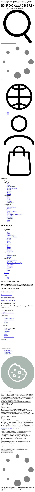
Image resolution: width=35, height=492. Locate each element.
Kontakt (6, 322)
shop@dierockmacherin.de (7, 297)
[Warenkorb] (19, 175)
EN (8, 114)
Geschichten (10, 215)
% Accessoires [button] (7, 204)
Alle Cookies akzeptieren (7, 401)
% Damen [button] (6, 182)
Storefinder (10, 218)
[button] (17, 42)
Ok (2, 490)
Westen (9, 199)
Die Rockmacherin (12, 211)
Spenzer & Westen (12, 188)
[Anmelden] (19, 145)
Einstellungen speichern (7, 452)
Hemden (9, 201)
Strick (8, 192)
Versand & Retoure (9, 319)
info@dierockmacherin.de (7, 313)
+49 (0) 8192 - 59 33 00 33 (8, 300)
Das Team (9, 213)
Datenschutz (7, 352)
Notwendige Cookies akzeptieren (22, 401)
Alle (8, 183)
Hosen (8, 198)
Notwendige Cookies (6, 407)
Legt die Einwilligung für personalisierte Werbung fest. (15, 446)
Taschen (9, 208)
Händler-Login (8, 353)
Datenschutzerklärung (6, 428)
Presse (8, 220)
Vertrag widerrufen (9, 337)
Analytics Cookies (5, 419)
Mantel (9, 194)
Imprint (6, 335)
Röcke (8, 185)
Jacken (9, 189)
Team (5, 332)
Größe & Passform (9, 318)
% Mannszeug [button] (7, 195)
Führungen (10, 217)
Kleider (9, 191)
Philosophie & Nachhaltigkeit (14, 214)
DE (8, 113)
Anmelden (6, 273)
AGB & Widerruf (8, 350)
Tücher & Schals (11, 207)
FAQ (8, 221)
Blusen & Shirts (11, 186)
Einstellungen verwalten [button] (7, 403)
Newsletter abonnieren (6, 295)
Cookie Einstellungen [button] (9, 328)
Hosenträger (10, 202)
